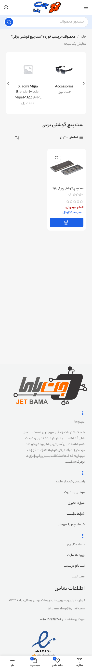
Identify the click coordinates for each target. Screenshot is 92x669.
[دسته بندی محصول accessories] (64, 77)
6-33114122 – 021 (50, 619)
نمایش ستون (69, 138)
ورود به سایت (76, 555)
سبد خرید (78, 577)
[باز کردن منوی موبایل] (86, 7)
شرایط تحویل (76, 503)
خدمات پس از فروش (71, 525)
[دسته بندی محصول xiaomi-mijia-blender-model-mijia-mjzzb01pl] (28, 83)
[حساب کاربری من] (6, 7)
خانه (83, 37)
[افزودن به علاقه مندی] (56, 158)
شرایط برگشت (75, 514)
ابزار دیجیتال (75, 194)
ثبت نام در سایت (74, 566)
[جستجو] (9, 22)
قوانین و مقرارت (74, 492)
